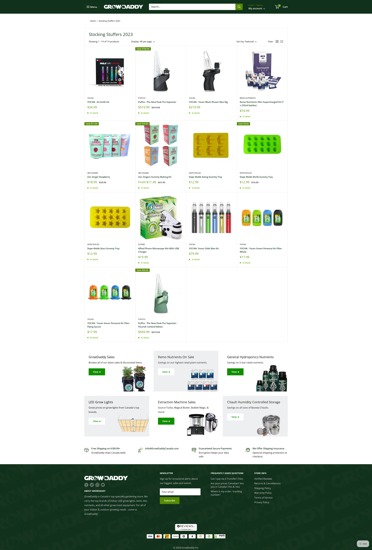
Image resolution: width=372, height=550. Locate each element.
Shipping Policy (262, 488)
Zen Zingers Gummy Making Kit (154, 176)
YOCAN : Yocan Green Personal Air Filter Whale (261, 250)
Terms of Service (263, 497)
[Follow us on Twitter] (92, 485)
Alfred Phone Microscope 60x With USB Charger (158, 250)
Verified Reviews (263, 478)
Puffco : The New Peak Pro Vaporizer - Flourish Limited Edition (158, 325)
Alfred (141, 244)
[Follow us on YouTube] (103, 485)
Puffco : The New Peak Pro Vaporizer (157, 101)
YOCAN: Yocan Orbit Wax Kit (204, 248)
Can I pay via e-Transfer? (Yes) (227, 478)
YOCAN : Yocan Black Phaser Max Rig (208, 101)
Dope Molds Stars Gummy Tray (103, 248)
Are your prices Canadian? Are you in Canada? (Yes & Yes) (227, 485)
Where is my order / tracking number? (226, 493)
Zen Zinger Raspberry (98, 176)
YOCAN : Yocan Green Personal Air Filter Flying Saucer (108, 325)
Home (93, 20)
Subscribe (169, 500)
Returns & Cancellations (267, 483)
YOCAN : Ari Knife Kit (98, 101)
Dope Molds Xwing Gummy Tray (205, 176)
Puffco (141, 98)
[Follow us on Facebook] (86, 485)
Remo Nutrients (248, 98)
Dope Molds (195, 173)
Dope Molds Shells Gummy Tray (256, 176)
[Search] (239, 7)
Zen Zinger (92, 173)
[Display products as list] (282, 41)
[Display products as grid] (277, 41)
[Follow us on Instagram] (97, 485)
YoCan (90, 98)
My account (255, 8)
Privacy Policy (261, 502)
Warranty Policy (263, 492)
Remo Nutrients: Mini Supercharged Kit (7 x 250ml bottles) (262, 103)
